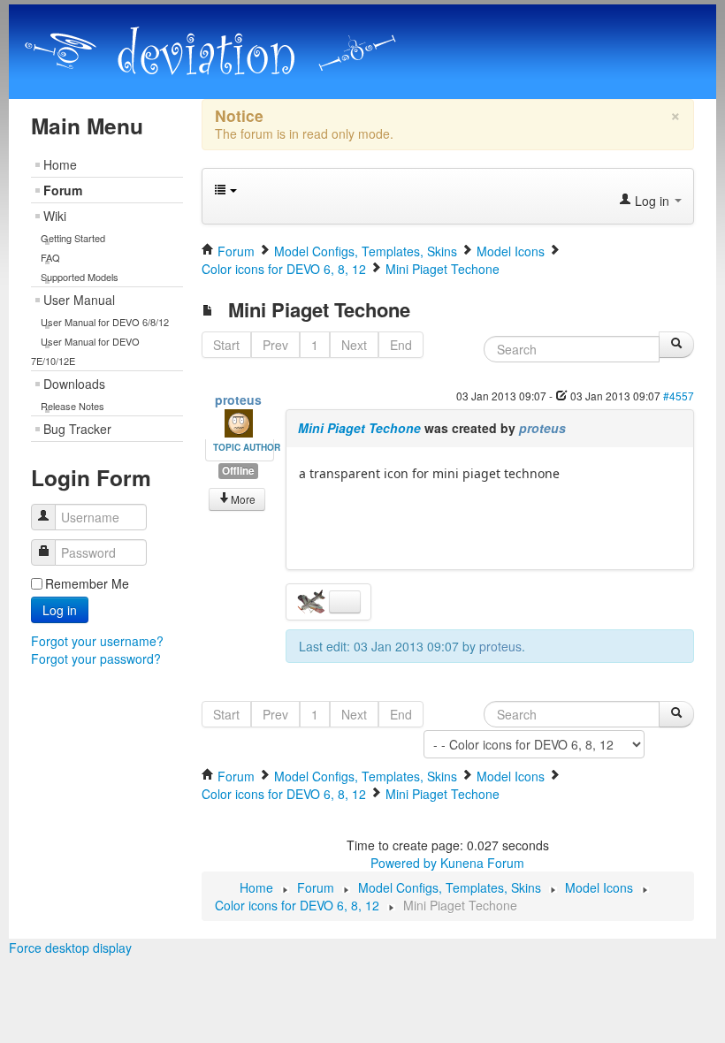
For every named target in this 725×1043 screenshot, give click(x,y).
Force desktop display (70, 947)
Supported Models (79, 277)
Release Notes (72, 406)
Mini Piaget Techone (359, 428)
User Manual (79, 299)
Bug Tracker (77, 429)
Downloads (74, 383)
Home (60, 164)
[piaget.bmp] (313, 600)
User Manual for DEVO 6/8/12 (105, 322)
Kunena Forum (482, 863)
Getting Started (73, 238)
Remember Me (87, 583)
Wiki (54, 216)
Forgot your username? (97, 641)
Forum (62, 190)
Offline (238, 470)
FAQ (50, 257)
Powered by (403, 863)
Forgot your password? (96, 658)
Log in (59, 610)
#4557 (678, 395)
